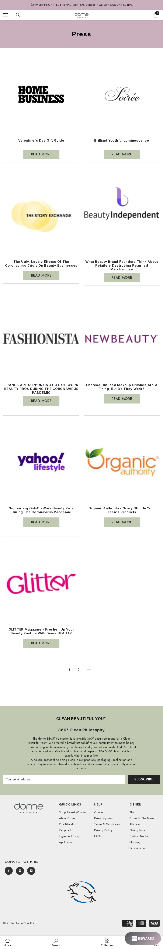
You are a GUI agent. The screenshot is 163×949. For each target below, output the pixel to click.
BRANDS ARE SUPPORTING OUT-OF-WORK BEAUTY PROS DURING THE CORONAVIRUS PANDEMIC (41, 389)
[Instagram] (20, 871)
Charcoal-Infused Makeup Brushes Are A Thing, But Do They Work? (122, 387)
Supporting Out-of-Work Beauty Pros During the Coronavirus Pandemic (41, 510)
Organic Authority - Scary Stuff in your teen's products (122, 510)
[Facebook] (9, 871)
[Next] (89, 669)
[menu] (5, 15)
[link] (81, 892)
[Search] (17, 15)
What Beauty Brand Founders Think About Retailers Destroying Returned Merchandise (121, 265)
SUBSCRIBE (143, 779)
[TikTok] (31, 871)
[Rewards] (143, 938)
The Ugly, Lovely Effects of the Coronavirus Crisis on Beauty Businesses (41, 263)
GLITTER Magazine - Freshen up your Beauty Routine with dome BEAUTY (41, 631)
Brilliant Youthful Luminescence (121, 140)
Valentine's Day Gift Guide (41, 140)
